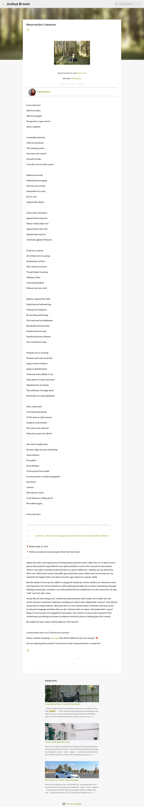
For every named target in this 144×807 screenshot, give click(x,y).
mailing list (75, 78)
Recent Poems (82, 536)
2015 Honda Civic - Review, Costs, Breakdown (62, 780)
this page (54, 638)
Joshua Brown (18, 4)
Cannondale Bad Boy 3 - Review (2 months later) (62, 704)
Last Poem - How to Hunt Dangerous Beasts (54, 536)
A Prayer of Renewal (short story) (57, 742)
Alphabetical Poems (100, 536)
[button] (27, 30)
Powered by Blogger (73, 804)
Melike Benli (81, 73)
